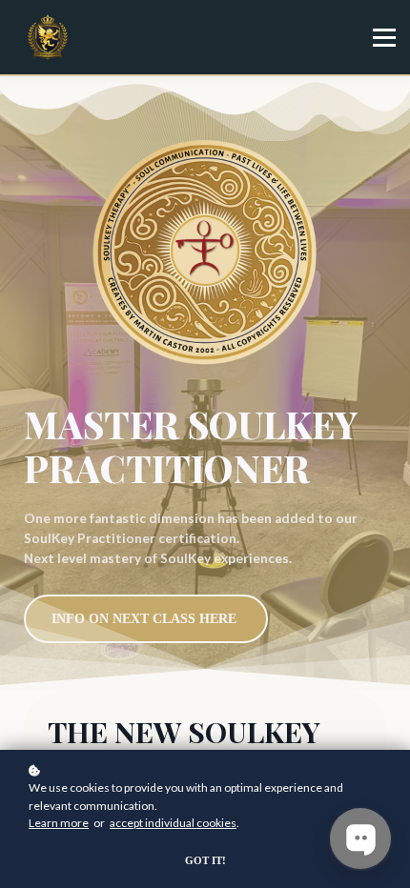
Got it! (205, 860)
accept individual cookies (173, 823)
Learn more (59, 823)
